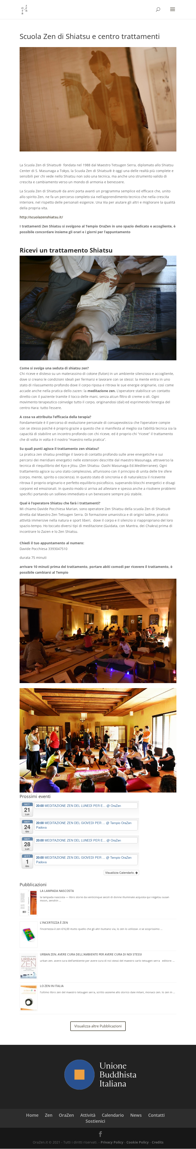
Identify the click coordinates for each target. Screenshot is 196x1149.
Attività (87, 1115)
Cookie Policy (137, 1142)
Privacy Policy (112, 1142)
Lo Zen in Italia (52, 986)
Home (32, 1115)
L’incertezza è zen (54, 923)
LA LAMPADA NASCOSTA (57, 891)
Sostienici (95, 1121)
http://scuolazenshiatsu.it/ (41, 217)
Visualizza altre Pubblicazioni (98, 1026)
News (136, 1115)
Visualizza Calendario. (120, 872)
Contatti (156, 1115)
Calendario (113, 1115)
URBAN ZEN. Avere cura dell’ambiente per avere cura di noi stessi (91, 954)
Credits (157, 1142)
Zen (48, 1115)
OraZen (66, 1115)
